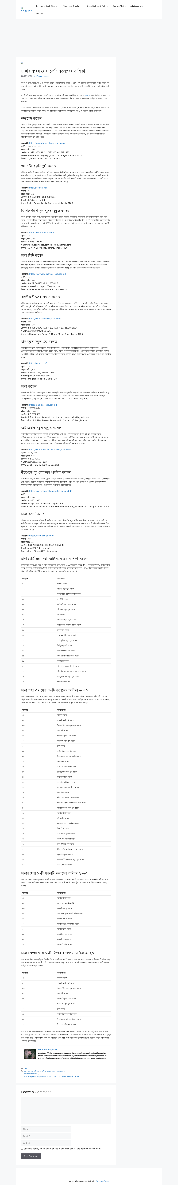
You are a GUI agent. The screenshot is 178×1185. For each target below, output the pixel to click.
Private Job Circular (70, 6)
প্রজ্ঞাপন (87, 95)
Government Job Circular (47, 6)
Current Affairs (119, 6)
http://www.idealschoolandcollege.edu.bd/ (50, 449)
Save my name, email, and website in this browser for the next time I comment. (62, 1148)
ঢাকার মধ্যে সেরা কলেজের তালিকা (56, 1071)
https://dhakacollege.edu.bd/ (43, 405)
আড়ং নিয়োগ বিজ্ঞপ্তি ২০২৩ (32, 1074)
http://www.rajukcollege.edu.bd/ (45, 318)
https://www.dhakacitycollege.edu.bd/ (47, 274)
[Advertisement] (66, 39)
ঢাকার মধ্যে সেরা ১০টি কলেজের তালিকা (35, 1071)
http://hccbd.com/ (38, 363)
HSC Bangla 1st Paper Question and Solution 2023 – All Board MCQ (51, 1076)
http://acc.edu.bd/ (38, 188)
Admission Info (136, 6)
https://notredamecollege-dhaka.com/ (47, 143)
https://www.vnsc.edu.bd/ (42, 232)
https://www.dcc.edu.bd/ (41, 535)
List (25, 1069)
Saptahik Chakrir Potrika (97, 6)
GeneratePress (102, 1181)
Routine (39, 13)
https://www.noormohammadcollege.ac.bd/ (50, 491)
